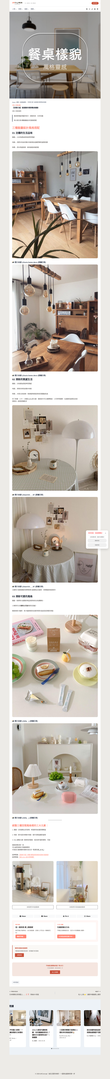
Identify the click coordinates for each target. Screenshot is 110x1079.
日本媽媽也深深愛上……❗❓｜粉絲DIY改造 (24, 993)
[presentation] (14, 1018)
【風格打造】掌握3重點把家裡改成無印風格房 (34, 855)
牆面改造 (97, 540)
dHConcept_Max (65, 1035)
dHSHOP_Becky (10, 1038)
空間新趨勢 (18, 105)
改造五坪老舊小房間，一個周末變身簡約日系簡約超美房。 (14, 1032)
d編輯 (35, 1040)
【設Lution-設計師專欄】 (27, 857)
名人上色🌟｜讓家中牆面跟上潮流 (89, 993)
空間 (13, 105)
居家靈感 (15, 982)
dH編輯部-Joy (92, 1035)
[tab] (51, 1048)
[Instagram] (89, 9)
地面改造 (97, 545)
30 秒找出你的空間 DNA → (66, 936)
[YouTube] (95, 9)
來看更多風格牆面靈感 (77, 907)
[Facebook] (87, 9)
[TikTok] (92, 9)
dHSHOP (95, 3)
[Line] (97, 9)
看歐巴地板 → (21, 936)
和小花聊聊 (55, 972)
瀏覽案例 (19, 955)
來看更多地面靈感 (33, 907)
